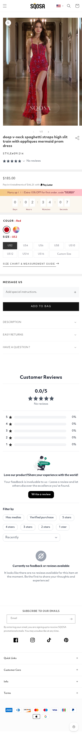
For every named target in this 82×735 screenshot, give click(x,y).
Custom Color (16, 229)
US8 (56, 245)
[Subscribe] (71, 619)
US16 (41, 254)
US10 (72, 245)
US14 (26, 254)
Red (6, 229)
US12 (10, 254)
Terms (7, 693)
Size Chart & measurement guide (29, 263)
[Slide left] (33, 132)
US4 (25, 245)
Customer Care (12, 670)
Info (6, 681)
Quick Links (10, 658)
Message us (13, 282)
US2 (10, 245)
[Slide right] (48, 132)
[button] (5, 6)
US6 (41, 245)
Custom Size (64, 254)
